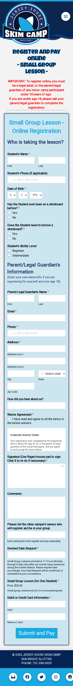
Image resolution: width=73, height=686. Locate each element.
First (9, 166)
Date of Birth (16, 189)
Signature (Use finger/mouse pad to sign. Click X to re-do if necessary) (34, 458)
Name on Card (15, 622)
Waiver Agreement (20, 414)
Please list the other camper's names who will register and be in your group (34, 526)
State (41, 379)
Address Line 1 (15, 354)
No (14, 217)
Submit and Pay (37, 633)
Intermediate (20, 255)
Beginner (18, 250)
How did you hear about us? (25, 399)
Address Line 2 (15, 366)
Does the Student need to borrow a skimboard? (30, 227)
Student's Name (18, 154)
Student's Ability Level (21, 246)
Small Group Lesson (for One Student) (33, 581)
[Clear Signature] (62, 466)
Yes (14, 213)
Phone (12, 327)
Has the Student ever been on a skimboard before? (35, 206)
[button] (65, 16)
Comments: (14, 493)
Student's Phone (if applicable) (27, 173)
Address (14, 342)
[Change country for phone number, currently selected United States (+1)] (11, 179)
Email (11, 311)
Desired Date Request (23, 548)
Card (9, 609)
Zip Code (12, 391)
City (9, 379)
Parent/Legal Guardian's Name (28, 292)
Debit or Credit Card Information (29, 597)
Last (40, 166)
